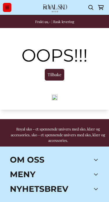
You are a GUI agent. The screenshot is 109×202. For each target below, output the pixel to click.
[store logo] (54, 7)
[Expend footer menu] (97, 174)
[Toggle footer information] (97, 159)
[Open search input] (91, 7)
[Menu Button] (7, 7)
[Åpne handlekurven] (101, 8)
